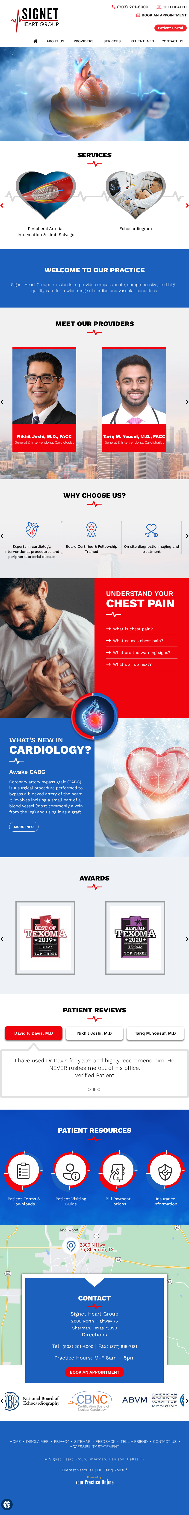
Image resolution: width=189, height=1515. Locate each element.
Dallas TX (136, 1459)
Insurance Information (165, 1201)
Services (112, 41)
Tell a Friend (134, 1441)
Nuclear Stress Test (139, 228)
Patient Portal (170, 28)
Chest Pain (140, 600)
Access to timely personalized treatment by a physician (154, 549)
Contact (94, 1298)
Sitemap (82, 1441)
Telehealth (175, 7)
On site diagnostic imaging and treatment (94, 549)
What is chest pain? (133, 628)
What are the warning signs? (141, 652)
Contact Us (172, 41)
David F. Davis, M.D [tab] (33, 1033)
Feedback (105, 1441)
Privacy (61, 1441)
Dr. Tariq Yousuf (112, 1470)
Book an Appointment (164, 15)
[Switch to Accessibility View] (7, 1504)
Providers (84, 41)
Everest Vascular (78, 1470)
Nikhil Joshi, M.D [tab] (94, 1033)
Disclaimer (37, 1441)
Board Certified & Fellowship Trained (35, 549)
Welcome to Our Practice (94, 270)
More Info (24, 827)
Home (35, 41)
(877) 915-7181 (123, 1346)
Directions (94, 1335)
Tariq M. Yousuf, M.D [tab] (155, 1033)
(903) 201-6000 (132, 7)
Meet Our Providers (94, 324)
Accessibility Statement (94, 1446)
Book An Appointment (94, 1372)
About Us (55, 41)
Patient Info (142, 41)
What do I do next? (132, 664)
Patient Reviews (94, 1010)
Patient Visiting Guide (71, 1201)
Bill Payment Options (118, 1201)
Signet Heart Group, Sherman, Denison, (87, 1459)
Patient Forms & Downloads (24, 1201)
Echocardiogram (49, 228)
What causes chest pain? (138, 640)
